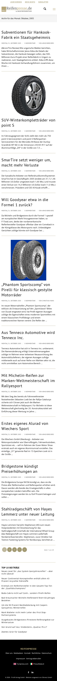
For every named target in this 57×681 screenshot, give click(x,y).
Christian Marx (48, 301)
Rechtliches (36, 653)
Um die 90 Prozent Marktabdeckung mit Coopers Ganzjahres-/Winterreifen (24, 606)
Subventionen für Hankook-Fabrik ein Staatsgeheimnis (26, 34)
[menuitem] (16, 2)
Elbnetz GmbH (47, 677)
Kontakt (27, 653)
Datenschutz (47, 653)
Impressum (20, 658)
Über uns (9, 653)
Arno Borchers (48, 43)
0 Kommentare (30, 43)
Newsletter (43, 2)
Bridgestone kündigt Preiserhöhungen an (19, 468)
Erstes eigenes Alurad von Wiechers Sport (24, 426)
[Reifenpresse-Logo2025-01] (16, 9)
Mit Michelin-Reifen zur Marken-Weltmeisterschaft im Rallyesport (28, 380)
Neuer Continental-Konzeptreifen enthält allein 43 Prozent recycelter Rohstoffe (25, 579)
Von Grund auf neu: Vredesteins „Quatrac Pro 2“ (24, 627)
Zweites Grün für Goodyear (14, 632)
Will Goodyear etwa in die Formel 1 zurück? (24, 202)
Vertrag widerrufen (33, 658)
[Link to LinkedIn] (32, 672)
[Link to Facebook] (28, 672)
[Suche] (46, 9)
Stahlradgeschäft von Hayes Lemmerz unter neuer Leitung (27, 511)
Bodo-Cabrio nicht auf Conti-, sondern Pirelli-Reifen (26, 593)
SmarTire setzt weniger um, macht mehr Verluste (26, 162)
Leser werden (16, 2)
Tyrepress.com (22, 664)
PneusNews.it (38, 664)
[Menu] (54, 9)
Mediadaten (18, 653)
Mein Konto (30, 2)
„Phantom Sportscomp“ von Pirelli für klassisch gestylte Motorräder (26, 289)
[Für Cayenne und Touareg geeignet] (28, 95)
